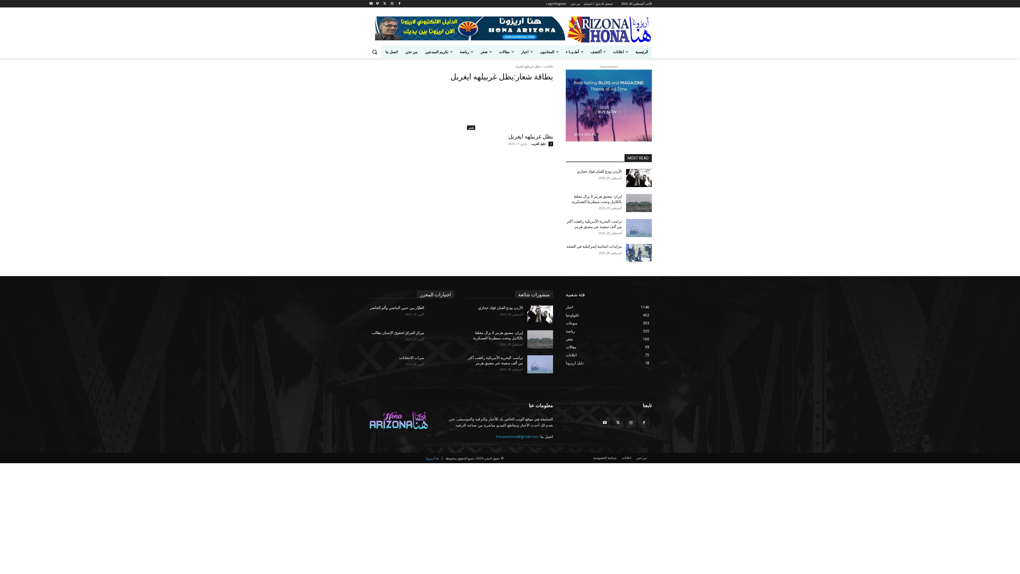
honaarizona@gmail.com (517, 436)
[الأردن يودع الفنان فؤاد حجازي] (639, 178)
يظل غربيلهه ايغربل (530, 136)
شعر (471, 127)
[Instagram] (392, 4)
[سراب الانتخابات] (441, 364)
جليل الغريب (538, 144)
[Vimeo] (377, 4)
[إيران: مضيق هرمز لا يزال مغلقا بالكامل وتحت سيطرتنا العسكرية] (639, 203)
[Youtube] (371, 4)
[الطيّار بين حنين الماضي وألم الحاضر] (441, 314)
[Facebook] (399, 4)
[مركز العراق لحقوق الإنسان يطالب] (441, 339)
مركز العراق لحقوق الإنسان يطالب (398, 333)
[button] (374, 51)
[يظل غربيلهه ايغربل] (510, 108)
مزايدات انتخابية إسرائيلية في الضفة (594, 246)
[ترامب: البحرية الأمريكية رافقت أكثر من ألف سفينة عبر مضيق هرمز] (639, 228)
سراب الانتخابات (411, 358)
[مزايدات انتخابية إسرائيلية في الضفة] (639, 253)
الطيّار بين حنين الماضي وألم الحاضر (397, 308)
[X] (385, 4)
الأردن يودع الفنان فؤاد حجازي (599, 171)
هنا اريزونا (432, 458)
